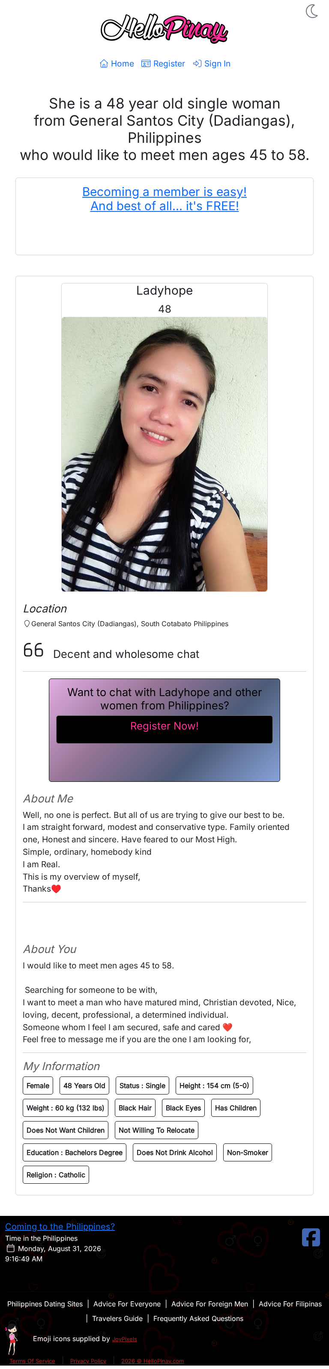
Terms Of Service (32, 1360)
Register (168, 63)
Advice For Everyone (127, 1304)
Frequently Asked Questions (198, 1318)
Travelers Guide (117, 1318)
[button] (313, 11)
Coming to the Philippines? (60, 1226)
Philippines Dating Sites (45, 1304)
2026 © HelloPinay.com (152, 1360)
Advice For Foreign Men (209, 1304)
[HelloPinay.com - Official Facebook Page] (311, 1242)
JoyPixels (124, 1339)
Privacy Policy (88, 1360)
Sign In (216, 63)
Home (121, 63)
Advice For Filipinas (290, 1304)
